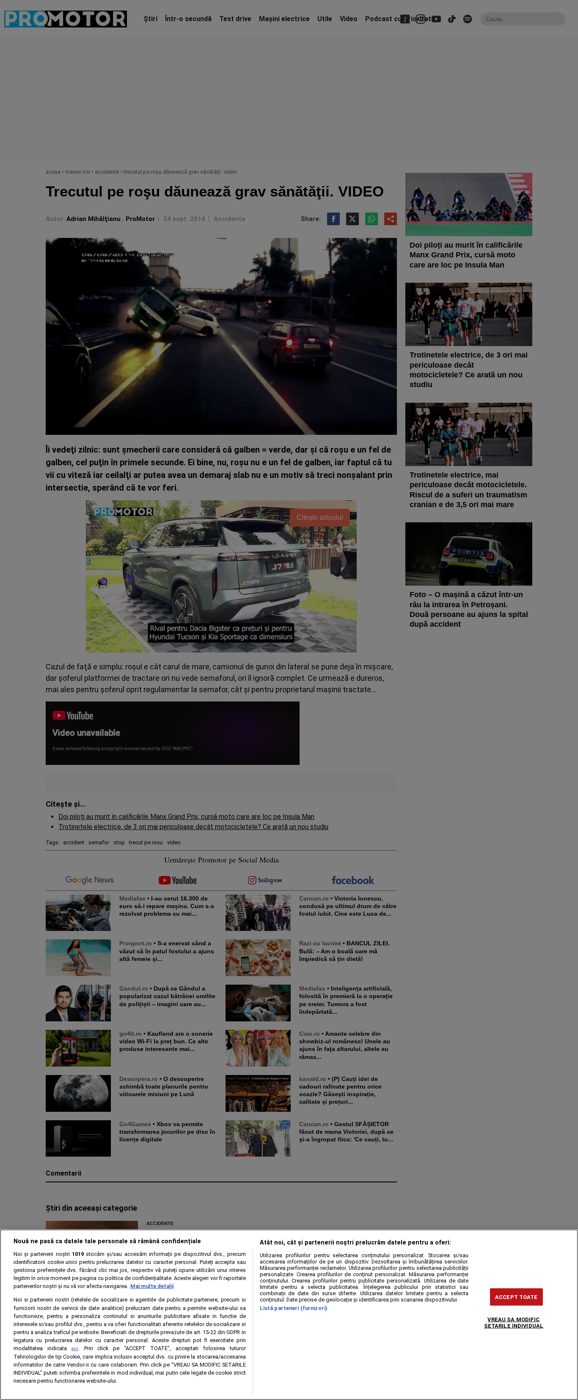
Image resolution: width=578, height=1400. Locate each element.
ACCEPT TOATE (516, 1297)
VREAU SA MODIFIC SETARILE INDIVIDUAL (513, 1322)
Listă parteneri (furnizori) (294, 1308)
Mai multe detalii (151, 1286)
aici (75, 1348)
